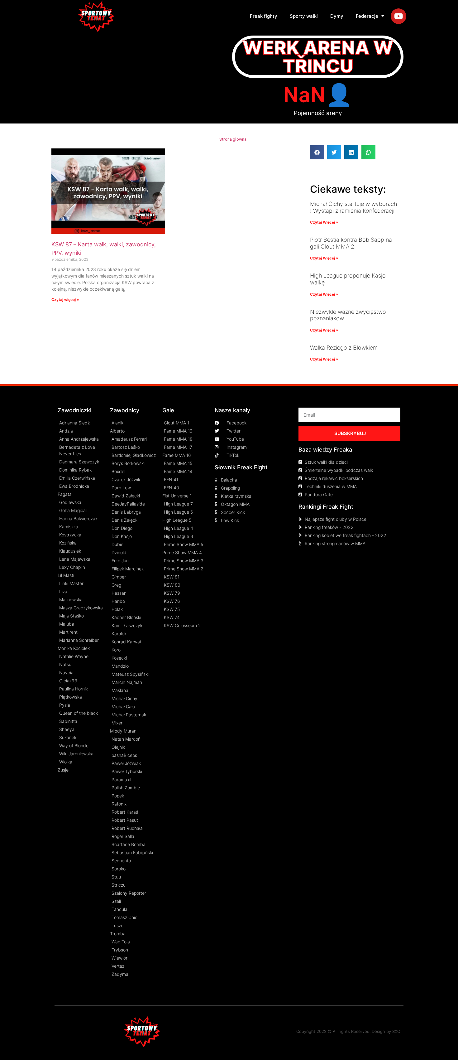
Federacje (367, 16)
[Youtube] (398, 16)
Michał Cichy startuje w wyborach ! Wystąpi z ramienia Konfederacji (353, 207)
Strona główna (232, 139)
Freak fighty (263, 16)
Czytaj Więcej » (324, 222)
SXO (396, 1031)
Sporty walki (304, 16)
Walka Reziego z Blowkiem (344, 347)
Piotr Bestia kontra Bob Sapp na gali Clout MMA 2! (351, 243)
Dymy (336, 16)
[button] (317, 152)
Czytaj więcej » (65, 299)
